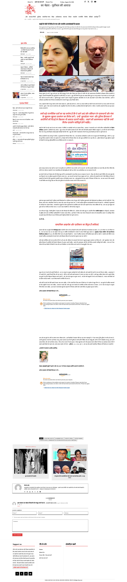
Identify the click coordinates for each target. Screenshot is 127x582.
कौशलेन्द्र (14, 143)
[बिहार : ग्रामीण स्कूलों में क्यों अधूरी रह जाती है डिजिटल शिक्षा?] (16, 60)
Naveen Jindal (69, 438)
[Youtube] (30, 573)
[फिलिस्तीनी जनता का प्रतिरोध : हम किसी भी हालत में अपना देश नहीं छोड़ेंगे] (16, 50)
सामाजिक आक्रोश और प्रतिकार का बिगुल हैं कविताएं (76, 224)
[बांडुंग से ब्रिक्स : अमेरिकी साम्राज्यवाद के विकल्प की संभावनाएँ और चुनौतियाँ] (16, 69)
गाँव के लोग (42, 32)
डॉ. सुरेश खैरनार (23, 81)
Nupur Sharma (79, 438)
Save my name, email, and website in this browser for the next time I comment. (29, 517)
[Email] (112, 32)
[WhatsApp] (109, 32)
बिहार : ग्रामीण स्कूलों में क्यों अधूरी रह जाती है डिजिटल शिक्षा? (27, 59)
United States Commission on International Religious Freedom (58, 440)
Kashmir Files (59, 438)
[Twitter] (106, 32)
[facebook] (24, 491)
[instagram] (27, 491)
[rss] (32, 491)
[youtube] (40, 491)
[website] (37, 491)
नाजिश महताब (15, 110)
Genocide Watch (49, 438)
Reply (18, 506)
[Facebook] (102, 32)
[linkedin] (29, 491)
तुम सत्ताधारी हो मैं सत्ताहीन (30, 476)
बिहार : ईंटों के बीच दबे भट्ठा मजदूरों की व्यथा (22, 108)
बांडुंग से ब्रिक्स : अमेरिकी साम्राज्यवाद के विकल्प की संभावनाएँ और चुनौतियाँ (27, 69)
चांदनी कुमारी (23, 63)
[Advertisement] (24, 32)
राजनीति (29, 19)
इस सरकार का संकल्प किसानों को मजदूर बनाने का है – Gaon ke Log (37, 503)
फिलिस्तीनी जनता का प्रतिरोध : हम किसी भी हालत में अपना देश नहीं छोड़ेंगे (28, 50)
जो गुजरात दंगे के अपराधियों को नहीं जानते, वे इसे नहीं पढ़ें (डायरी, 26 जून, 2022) (70, 476)
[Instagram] (26, 573)
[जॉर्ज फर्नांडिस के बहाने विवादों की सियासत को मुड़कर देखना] (16, 87)
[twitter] (35, 491)
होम (25, 19)
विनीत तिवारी (23, 54)
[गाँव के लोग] (19, 488)
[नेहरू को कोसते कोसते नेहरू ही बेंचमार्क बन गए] (16, 79)
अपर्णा (14, 130)
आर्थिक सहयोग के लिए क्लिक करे (20, 567)
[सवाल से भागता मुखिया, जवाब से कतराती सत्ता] (16, 95)
